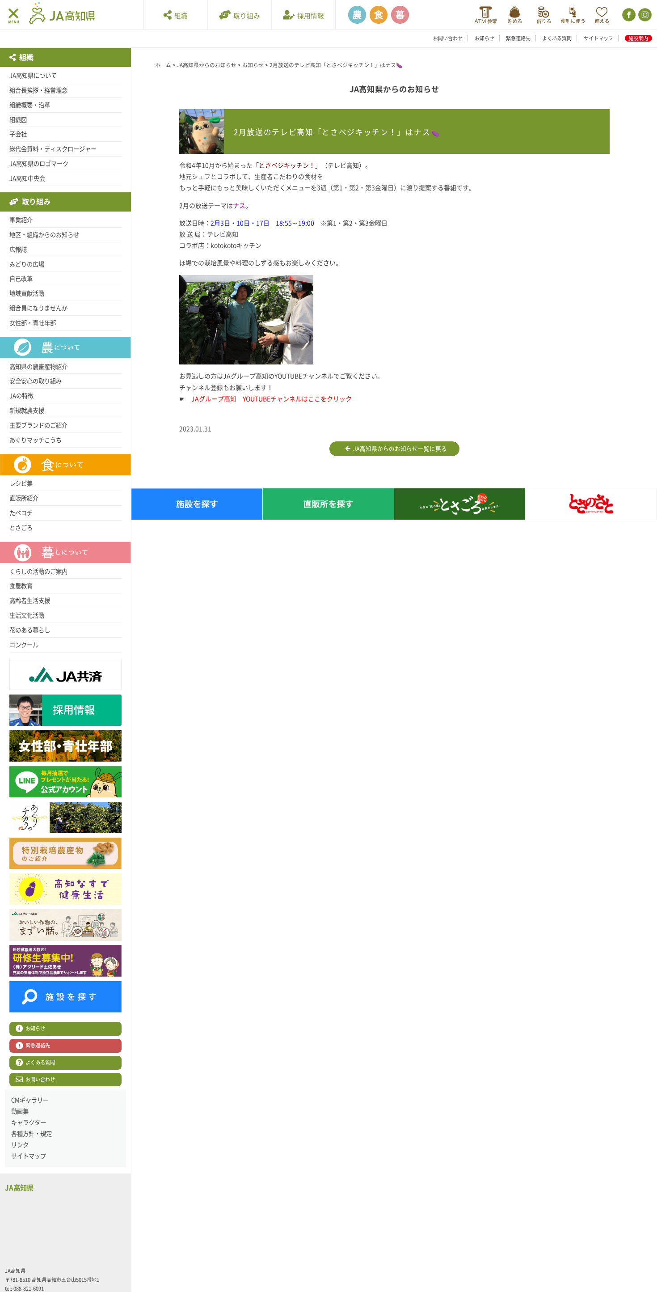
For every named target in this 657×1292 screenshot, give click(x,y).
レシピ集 (21, 483)
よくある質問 (557, 38)
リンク (20, 1145)
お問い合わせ (448, 38)
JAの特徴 (21, 396)
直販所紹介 (23, 498)
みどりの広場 (26, 264)
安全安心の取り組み (35, 381)
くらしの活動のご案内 (38, 571)
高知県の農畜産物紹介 (38, 367)
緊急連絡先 (518, 38)
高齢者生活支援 (29, 600)
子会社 (18, 134)
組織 (180, 16)
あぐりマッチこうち (35, 440)
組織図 (18, 120)
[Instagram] (644, 15)
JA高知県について (33, 75)
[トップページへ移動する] (62, 14)
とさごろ (21, 528)
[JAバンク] (485, 15)
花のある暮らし (29, 630)
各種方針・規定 (31, 1134)
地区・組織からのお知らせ (44, 235)
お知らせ (484, 38)
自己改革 (21, 278)
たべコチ (21, 513)
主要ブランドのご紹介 (38, 425)
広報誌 (18, 249)
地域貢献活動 (26, 293)
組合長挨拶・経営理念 (38, 90)
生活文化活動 (26, 615)
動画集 (20, 1111)
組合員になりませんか (38, 308)
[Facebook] (628, 15)
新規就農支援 (26, 410)
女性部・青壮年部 (32, 323)
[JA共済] (601, 15)
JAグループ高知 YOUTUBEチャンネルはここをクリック (271, 399)
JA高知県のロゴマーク (38, 164)
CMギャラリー (30, 1100)
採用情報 (309, 16)
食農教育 (21, 586)
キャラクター (28, 1122)
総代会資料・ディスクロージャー (53, 149)
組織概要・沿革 (29, 105)
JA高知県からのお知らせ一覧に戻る (398, 449)
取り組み (245, 16)
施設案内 (638, 38)
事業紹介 (21, 220)
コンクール (23, 645)
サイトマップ (598, 38)
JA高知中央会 (27, 178)
